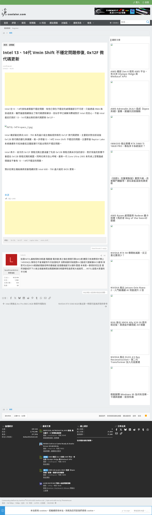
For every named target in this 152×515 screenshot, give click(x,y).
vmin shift (44, 240)
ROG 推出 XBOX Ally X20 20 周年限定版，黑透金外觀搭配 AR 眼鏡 (129, 324)
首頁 (139, 416)
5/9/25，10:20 (8, 68)
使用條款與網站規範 (114, 416)
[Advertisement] (55, 89)
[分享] (101, 255)
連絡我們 (102, 416)
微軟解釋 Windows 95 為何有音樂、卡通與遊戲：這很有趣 (130, 395)
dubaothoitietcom (30, 437)
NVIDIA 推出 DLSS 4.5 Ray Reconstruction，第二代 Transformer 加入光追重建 (125, 360)
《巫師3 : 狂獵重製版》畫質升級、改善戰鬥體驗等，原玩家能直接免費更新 (130, 181)
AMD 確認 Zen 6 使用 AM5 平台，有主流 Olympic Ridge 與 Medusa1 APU (129, 74)
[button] (18, 23)
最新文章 (46, 426)
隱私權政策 (127, 416)
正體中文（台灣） (20, 416)
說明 (134, 416)
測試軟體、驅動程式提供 (52, 451)
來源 (7, 194)
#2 (105, 255)
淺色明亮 (8, 416)
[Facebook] (149, 502)
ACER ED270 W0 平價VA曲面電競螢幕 (57, 483)
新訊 (5, 45)
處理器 (11, 45)
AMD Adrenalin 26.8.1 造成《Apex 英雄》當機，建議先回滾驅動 (130, 110)
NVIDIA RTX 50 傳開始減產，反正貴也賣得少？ (129, 254)
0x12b (13, 240)
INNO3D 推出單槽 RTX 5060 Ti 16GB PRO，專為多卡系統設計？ (128, 145)
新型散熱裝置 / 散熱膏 (51, 438)
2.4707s (36, 503)
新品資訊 (46, 464)
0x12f (20, 240)
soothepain (7, 66)
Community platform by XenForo (23, 500)
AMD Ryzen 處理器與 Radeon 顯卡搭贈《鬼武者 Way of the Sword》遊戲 (130, 218)
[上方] (143, 416)
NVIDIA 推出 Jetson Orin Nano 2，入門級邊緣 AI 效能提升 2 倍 (128, 289)
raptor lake (34, 240)
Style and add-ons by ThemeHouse (58, 500)
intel (26, 240)
